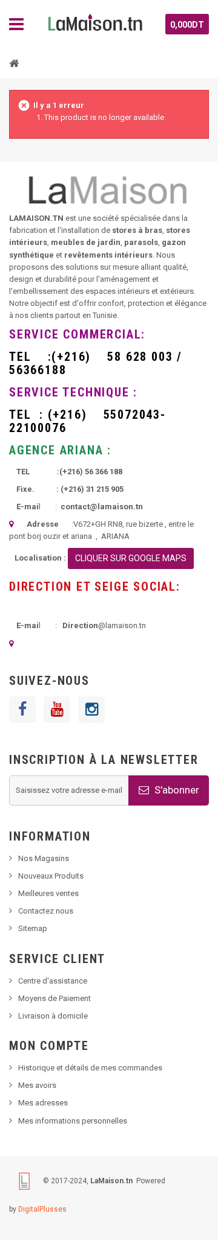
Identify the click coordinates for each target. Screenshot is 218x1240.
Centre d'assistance (52, 980)
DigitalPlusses (42, 1209)
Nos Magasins (43, 858)
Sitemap (32, 928)
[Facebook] (22, 709)
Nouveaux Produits (51, 875)
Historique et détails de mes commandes (90, 1067)
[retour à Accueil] (14, 63)
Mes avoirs (37, 1085)
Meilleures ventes (48, 893)
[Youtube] (57, 709)
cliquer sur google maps (131, 558)
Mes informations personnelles (72, 1120)
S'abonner (175, 790)
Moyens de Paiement (54, 998)
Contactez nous (45, 910)
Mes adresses (43, 1102)
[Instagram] (91, 709)
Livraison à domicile (53, 1015)
